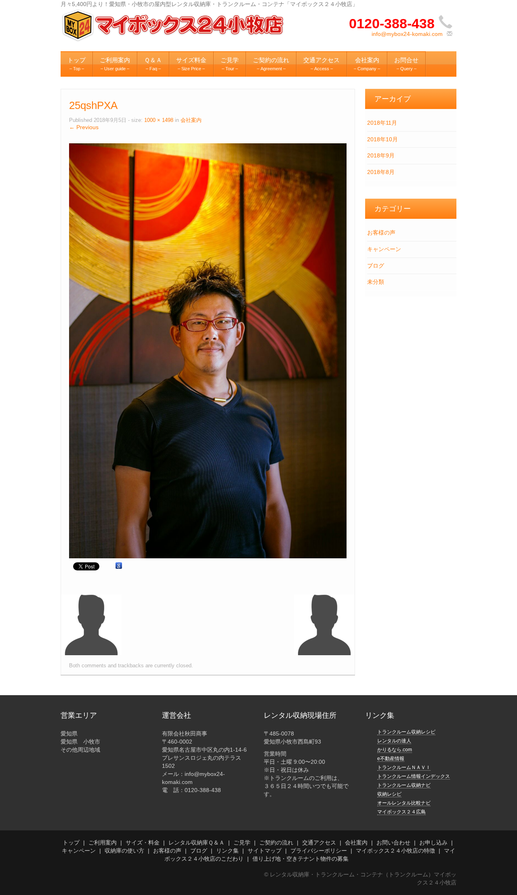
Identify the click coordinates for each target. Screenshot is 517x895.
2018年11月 (382, 122)
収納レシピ (389, 794)
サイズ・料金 (143, 842)
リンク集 (227, 850)
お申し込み (433, 842)
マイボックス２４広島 (401, 812)
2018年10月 (382, 139)
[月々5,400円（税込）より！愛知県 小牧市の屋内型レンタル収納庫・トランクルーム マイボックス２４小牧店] (174, 25)
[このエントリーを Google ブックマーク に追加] (119, 566)
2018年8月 (381, 172)
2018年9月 (381, 155)
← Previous (84, 127)
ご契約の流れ (276, 842)
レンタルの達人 (394, 741)
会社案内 (191, 120)
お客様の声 (381, 232)
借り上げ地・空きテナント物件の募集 (300, 858)
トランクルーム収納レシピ (406, 732)
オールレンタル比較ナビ (404, 803)
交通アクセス (319, 842)
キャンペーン (384, 249)
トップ (71, 842)
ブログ (375, 265)
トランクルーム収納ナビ (404, 785)
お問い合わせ (393, 842)
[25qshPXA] (208, 350)
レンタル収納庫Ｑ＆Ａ (196, 842)
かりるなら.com (394, 749)
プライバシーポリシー (318, 850)
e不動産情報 (390, 758)
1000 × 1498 (158, 120)
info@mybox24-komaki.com (407, 34)
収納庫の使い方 (124, 850)
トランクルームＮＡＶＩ (404, 767)
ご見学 (241, 842)
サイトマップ (265, 850)
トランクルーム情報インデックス (413, 776)
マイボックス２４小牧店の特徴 (395, 850)
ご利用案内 (102, 842)
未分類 (375, 282)
